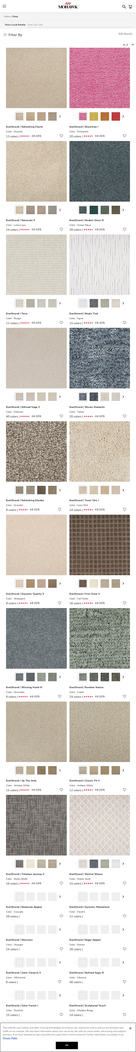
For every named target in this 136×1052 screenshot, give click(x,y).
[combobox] (129, 44)
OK (66, 1045)
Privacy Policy (10, 1038)
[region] (68, 1037)
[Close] (130, 1028)
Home (7, 16)
